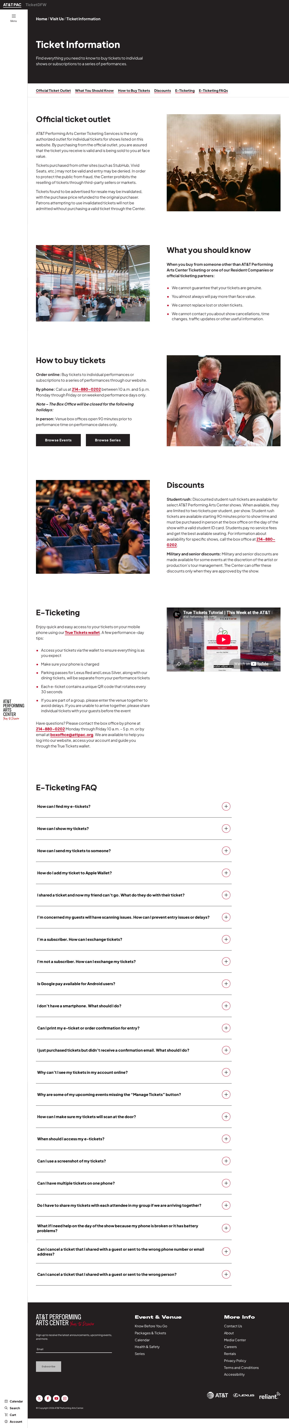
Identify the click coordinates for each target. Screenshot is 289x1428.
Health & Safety (147, 1346)
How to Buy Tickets (134, 90)
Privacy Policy (235, 1360)
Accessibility (234, 1374)
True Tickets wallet (82, 632)
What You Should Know (94, 90)
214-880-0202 (86, 389)
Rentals (230, 1353)
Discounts (162, 90)
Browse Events (58, 440)
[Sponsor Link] (217, 1395)
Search (15, 1408)
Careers (230, 1346)
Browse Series (108, 440)
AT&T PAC (12, 4)
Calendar (16, 1401)
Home (41, 18)
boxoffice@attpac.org (71, 734)
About (229, 1333)
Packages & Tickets (150, 1333)
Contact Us (233, 1326)
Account (16, 1421)
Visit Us (57, 18)
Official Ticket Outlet (53, 90)
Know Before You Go (151, 1326)
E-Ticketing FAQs (213, 90)
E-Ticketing (185, 90)
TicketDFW (36, 4)
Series (140, 1353)
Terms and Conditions (241, 1367)
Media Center (235, 1340)
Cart (13, 1415)
